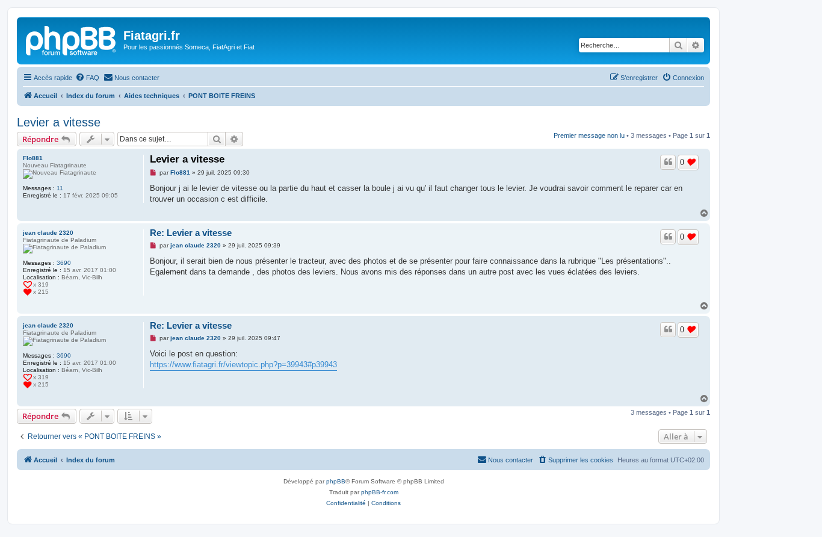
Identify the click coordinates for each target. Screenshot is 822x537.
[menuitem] (87, 77)
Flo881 (33, 158)
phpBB (335, 481)
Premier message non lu (589, 135)
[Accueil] (71, 39)
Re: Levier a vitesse (191, 233)
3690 (64, 262)
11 (60, 188)
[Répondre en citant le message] (668, 162)
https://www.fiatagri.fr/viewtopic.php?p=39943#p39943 (243, 364)
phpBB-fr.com (379, 492)
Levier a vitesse (58, 122)
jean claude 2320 (48, 232)
